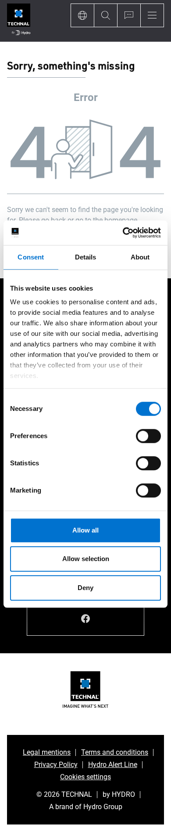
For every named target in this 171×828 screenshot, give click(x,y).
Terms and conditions (114, 752)
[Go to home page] (18, 21)
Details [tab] (85, 257)
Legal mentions (47, 752)
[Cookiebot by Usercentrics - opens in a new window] (123, 232)
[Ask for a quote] (128, 15)
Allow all (85, 530)
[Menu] (152, 15)
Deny (85, 587)
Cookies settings (85, 777)
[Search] (105, 15)
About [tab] (140, 257)
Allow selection (85, 558)
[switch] (148, 436)
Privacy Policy (56, 764)
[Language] (82, 15)
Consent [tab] (31, 257)
